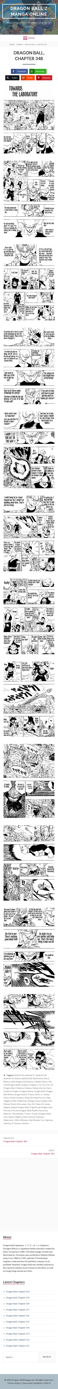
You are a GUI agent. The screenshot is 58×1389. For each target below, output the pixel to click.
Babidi (24, 1078)
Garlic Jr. (39, 1094)
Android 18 (41, 1075)
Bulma (30, 1081)
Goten (12, 1097)
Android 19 (9, 1078)
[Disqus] (29, 1194)
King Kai (29, 1097)
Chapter (24, 1084)
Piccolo (7, 1110)
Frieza (31, 1094)
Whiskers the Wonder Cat (32, 1120)
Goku (6, 1097)
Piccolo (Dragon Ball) (21, 1110)
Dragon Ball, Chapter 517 (17, 1309)
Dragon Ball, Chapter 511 (17, 1345)
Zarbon (25, 1123)
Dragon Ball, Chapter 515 (17, 1321)
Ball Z (46, 1078)
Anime (18, 1078)
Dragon (15, 1091)
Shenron (7, 1113)
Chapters (33, 1084)
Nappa (7, 1107)
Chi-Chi (41, 1084)
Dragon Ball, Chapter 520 (17, 1291)
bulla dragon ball (18, 1081)
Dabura (28, 1088)
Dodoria (7, 1091)
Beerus (7, 1081)
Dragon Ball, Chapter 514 (17, 1327)
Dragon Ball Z (20, 1094)
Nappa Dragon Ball (19, 1107)
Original (33, 1107)
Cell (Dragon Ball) (12, 1084)
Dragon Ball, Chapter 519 (17, 1297)
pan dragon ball (45, 1107)
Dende (35, 1088)
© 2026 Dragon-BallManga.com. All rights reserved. (28, 1380)
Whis (17, 1120)
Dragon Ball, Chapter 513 (17, 1333)
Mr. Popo (36, 1104)
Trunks (27, 1113)
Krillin (13, 1100)
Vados (11, 1117)
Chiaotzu (19, 1088)
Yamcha (7, 1123)
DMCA (47, 1383)
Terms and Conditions (32, 1383)
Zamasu (17, 1123)
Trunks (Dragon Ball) (41, 1113)
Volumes (40, 1117)
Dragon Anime (26, 1091)
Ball (30, 1078)
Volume (31, 1117)
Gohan (46, 1094)
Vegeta (18, 1117)
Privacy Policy (14, 1383)
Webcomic (9, 1120)
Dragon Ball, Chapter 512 (17, 1339)
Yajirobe (49, 1120)
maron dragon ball (43, 1100)
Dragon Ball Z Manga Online (29, 11)
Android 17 (30, 1075)
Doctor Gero (45, 1088)
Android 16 (19, 1075)
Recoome (43, 1110)
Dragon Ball (39, 1091)
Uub (6, 1117)
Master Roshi (10, 1104)
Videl (24, 1117)
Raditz (35, 1110)
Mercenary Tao (24, 1104)
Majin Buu (22, 1100)
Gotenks (20, 1097)
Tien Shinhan (17, 1113)
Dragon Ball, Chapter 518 (17, 1303)
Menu (31, 38)
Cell (49, 1081)
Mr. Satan (45, 1104)
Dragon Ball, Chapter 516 (17, 1315)
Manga (31, 1100)
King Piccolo (39, 1097)
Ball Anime (38, 1078)
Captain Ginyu (40, 1081)
